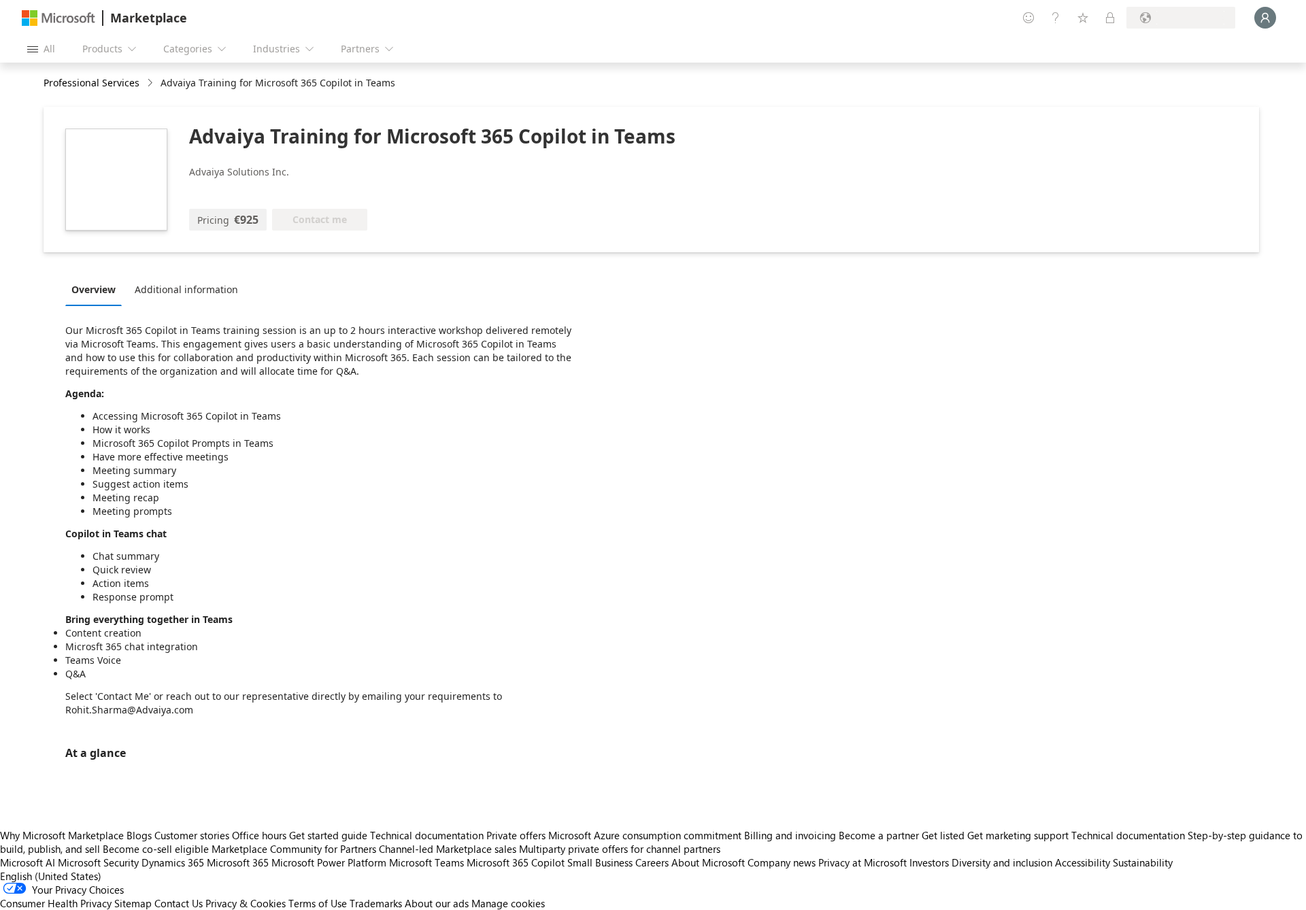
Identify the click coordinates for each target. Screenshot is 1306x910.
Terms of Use (317, 903)
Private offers (516, 835)
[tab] (97, 289)
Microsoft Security (98, 862)
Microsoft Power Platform (328, 862)
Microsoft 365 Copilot (516, 862)
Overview (93, 289)
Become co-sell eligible (156, 849)
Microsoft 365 (238, 862)
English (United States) (50, 876)
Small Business (600, 862)
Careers (652, 862)
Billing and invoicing (790, 835)
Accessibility (1082, 862)
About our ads (437, 903)
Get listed (943, 835)
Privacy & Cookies (245, 903)
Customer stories (191, 835)
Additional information (186, 289)
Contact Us (178, 903)
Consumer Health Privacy (56, 903)
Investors (929, 862)
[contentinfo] (151, 83)
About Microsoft (708, 862)
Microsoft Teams (426, 862)
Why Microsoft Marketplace (62, 835)
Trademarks (376, 903)
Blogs (139, 835)
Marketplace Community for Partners (294, 849)
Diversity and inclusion (1002, 862)
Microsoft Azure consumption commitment (646, 835)
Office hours (259, 835)
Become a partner (879, 835)
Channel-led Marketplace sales (447, 849)
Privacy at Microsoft (862, 862)
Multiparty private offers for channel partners (619, 849)
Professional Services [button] (91, 82)
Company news (782, 862)
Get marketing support (1018, 835)
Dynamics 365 (172, 862)
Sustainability (1143, 862)
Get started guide (328, 835)
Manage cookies (508, 903)
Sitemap (133, 903)
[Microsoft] (58, 18)
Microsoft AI (27, 862)
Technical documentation (427, 835)
